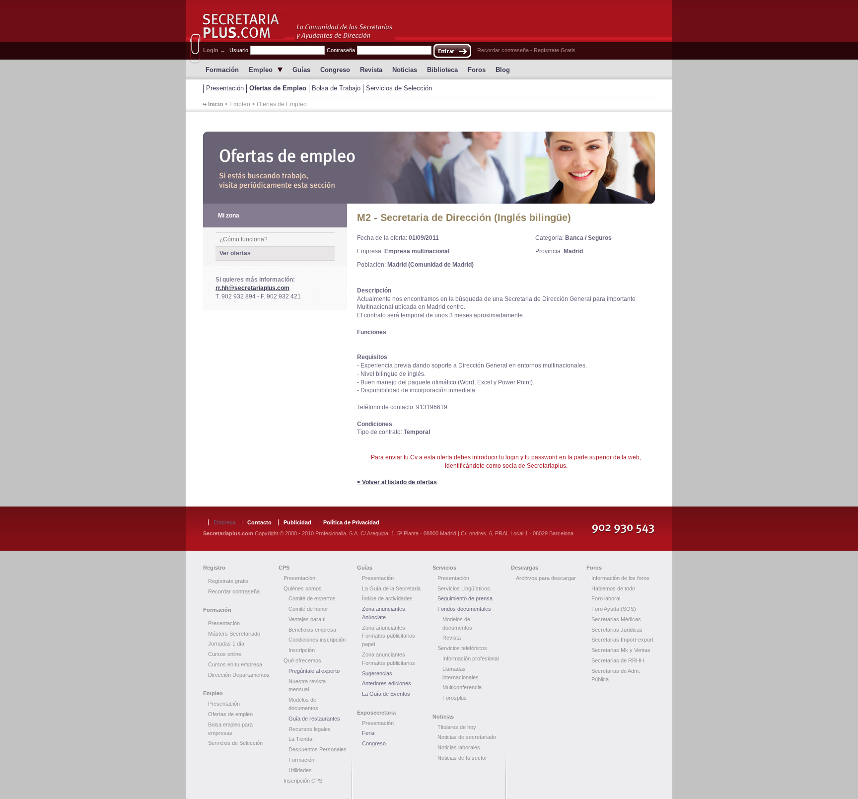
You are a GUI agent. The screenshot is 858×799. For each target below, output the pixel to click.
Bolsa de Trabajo (336, 88)
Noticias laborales (458, 747)
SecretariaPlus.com (244, 26)
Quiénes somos (303, 588)
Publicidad (297, 522)
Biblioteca (442, 69)
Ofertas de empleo (230, 714)
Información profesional (470, 658)
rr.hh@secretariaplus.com (252, 288)
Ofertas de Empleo (277, 88)
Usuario (238, 50)
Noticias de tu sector (462, 758)
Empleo (261, 69)
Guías (301, 69)
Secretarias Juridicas (617, 630)
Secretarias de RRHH (617, 660)
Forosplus (454, 698)
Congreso (335, 69)
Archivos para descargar (546, 578)
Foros (477, 69)
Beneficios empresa (312, 630)
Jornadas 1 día (226, 644)
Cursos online (224, 654)
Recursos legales (309, 729)
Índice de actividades (387, 598)
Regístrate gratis (228, 581)
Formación (222, 69)
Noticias (404, 69)
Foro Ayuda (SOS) (613, 609)
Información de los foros (620, 578)
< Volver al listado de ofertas (397, 482)
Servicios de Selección (399, 88)
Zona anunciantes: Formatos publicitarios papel (388, 636)
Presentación (225, 88)
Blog (503, 69)
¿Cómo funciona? (243, 239)
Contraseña (341, 50)
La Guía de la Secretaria (391, 588)
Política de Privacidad (351, 522)
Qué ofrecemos (302, 660)
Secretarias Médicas (616, 619)
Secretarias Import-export (622, 640)
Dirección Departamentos (239, 675)
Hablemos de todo (613, 588)
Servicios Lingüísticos (463, 588)
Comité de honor (308, 609)
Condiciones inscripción (317, 640)
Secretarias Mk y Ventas (620, 650)
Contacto (259, 522)
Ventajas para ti (306, 619)
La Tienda (300, 739)
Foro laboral (605, 598)
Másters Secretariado (234, 634)
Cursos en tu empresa (235, 664)
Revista (371, 69)
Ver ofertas (235, 253)
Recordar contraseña (503, 50)
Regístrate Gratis (554, 50)
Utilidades (300, 770)
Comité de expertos (312, 598)
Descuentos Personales (317, 749)
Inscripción (301, 650)
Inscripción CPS (303, 781)
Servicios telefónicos (462, 648)
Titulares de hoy (456, 727)
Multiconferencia (462, 687)
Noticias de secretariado (466, 737)
